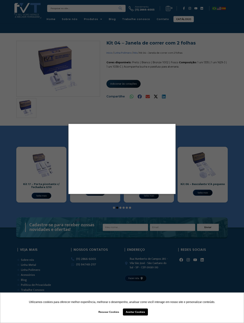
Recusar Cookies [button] (108, 311)
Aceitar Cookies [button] (135, 311)
